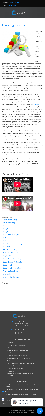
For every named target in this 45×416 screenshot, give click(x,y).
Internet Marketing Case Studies (16, 345)
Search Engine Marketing (12, 259)
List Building (7, 241)
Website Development (11, 277)
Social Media (7, 265)
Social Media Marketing (12, 268)
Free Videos (10, 342)
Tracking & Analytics (10, 271)
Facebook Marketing (11, 226)
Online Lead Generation (11, 253)
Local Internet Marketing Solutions (17, 350)
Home (10, 413)
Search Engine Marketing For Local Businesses (21, 363)
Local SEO (6, 247)
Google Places (8, 232)
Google (5, 229)
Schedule (11, 3)
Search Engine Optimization (13, 262)
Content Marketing (10, 220)
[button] (41, 3)
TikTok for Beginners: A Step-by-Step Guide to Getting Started (22, 395)
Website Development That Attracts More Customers (20, 374)
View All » (4, 403)
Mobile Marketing (10, 250)
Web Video (7, 274)
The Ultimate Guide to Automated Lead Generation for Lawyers (22, 390)
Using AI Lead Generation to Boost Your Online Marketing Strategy (22, 385)
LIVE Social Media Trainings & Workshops (19, 348)
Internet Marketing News (12, 235)
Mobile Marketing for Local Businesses (18, 358)
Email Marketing (9, 223)
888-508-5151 (19, 329)
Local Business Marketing (12, 244)
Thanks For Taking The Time (15, 368)
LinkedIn (6, 238)
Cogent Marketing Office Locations (17, 355)
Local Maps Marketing (13, 353)
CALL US (9, 5)
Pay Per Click (8, 256)
